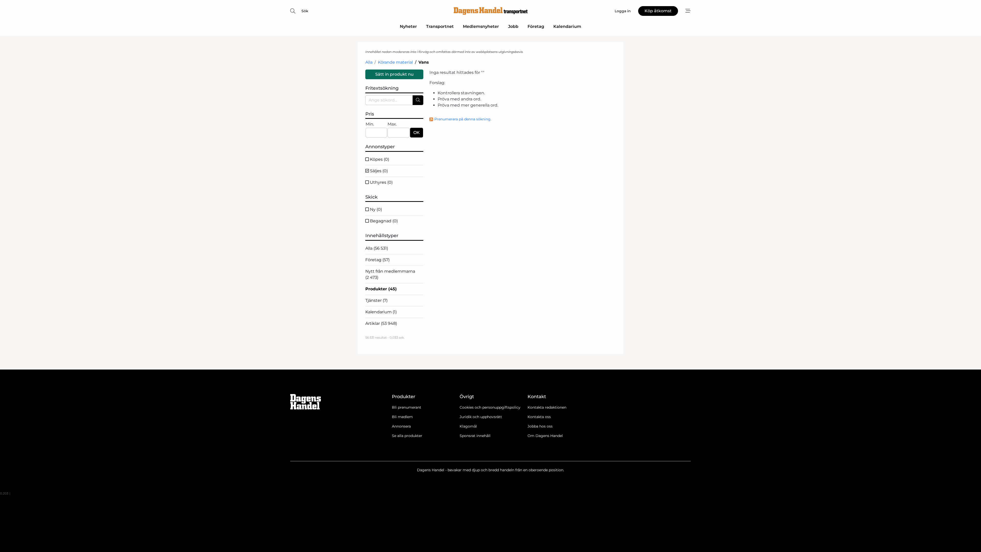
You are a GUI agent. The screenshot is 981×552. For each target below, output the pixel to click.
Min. (370, 124)
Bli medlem (402, 417)
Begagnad (383, 220)
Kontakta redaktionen (547, 407)
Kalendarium (567, 26)
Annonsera (401, 426)
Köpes (379, 159)
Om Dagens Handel (545, 435)
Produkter (381, 288)
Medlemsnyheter (481, 26)
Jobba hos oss (540, 426)
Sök (304, 11)
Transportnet (440, 26)
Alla (368, 62)
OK (416, 132)
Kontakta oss (539, 417)
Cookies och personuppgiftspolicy (490, 407)
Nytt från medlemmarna (390, 274)
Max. (392, 124)
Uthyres (381, 182)
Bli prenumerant (406, 407)
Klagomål (468, 426)
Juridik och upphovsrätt (481, 417)
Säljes (378, 170)
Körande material (395, 62)
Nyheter (408, 26)
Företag (536, 26)
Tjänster (376, 300)
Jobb (513, 26)
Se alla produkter (407, 435)
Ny (375, 209)
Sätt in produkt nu (394, 74)
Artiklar (381, 323)
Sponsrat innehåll (475, 435)
